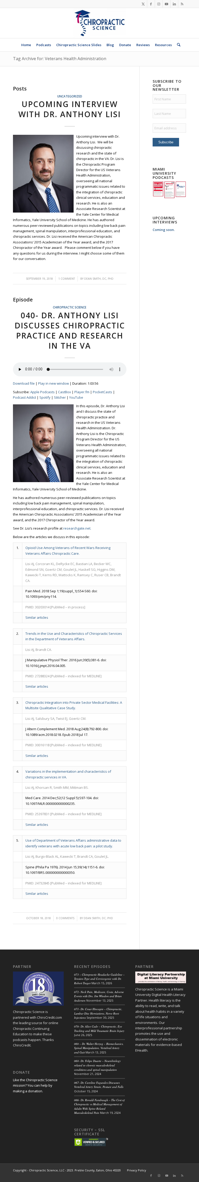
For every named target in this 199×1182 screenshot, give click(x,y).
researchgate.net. (77, 528)
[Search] (177, 44)
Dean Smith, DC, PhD (98, 278)
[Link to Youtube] (166, 4)
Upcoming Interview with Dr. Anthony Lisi (69, 109)
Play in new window (53, 383)
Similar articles (36, 617)
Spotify (45, 397)
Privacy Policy (136, 1170)
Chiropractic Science (69, 307)
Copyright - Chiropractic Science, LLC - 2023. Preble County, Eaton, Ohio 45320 (67, 1170)
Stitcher (60, 397)
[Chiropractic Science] (99, 23)
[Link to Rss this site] (182, 4)
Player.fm (81, 392)
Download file (24, 383)
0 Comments (65, 918)
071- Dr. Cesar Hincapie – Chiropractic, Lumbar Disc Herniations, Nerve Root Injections (98, 1013)
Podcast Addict (24, 397)
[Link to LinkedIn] (174, 4)
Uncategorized (69, 96)
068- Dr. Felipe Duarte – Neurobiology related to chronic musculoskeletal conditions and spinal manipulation (97, 1065)
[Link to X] (143, 4)
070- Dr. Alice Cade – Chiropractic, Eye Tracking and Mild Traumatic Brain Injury (99, 1028)
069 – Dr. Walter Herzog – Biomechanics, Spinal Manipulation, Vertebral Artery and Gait (99, 1048)
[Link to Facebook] (151, 4)
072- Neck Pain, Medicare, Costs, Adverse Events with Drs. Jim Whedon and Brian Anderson (99, 996)
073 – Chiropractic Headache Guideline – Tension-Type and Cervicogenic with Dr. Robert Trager (99, 979)
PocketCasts (102, 392)
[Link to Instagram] (158, 4)
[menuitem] (26, 44)
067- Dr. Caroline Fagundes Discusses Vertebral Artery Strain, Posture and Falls (98, 1085)
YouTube (76, 397)
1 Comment (66, 278)
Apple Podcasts (42, 392)
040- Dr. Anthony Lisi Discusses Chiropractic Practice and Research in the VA (70, 330)
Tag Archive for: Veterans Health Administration (59, 58)
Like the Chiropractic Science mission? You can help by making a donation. (35, 1085)
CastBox (64, 392)
